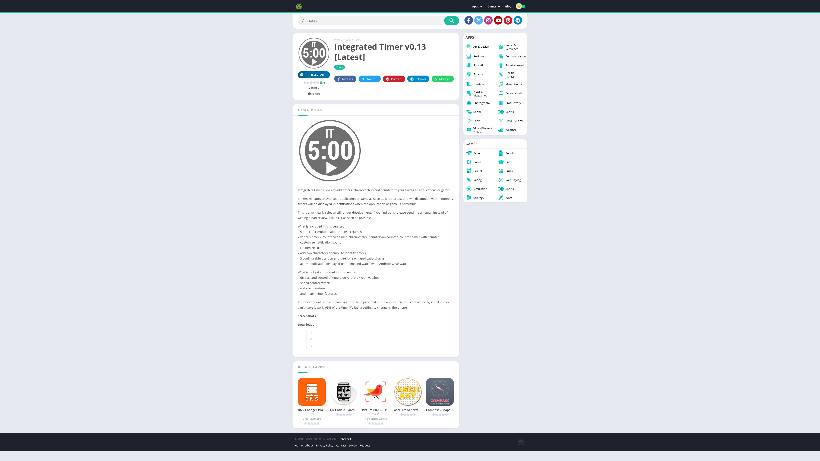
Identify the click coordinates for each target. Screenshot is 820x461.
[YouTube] (498, 20)
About (309, 445)
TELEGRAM (317, 75)
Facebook (347, 78)
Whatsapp (444, 78)
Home (338, 39)
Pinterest (396, 78)
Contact (341, 445)
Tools (357, 39)
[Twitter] (478, 20)
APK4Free (345, 439)
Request (365, 445)
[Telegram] (518, 20)
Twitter (371, 78)
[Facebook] (468, 20)
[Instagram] (488, 20)
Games (492, 6)
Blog (508, 6)
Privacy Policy (324, 445)
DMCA (353, 445)
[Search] (451, 20)
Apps (475, 6)
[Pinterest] (508, 20)
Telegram (421, 78)
